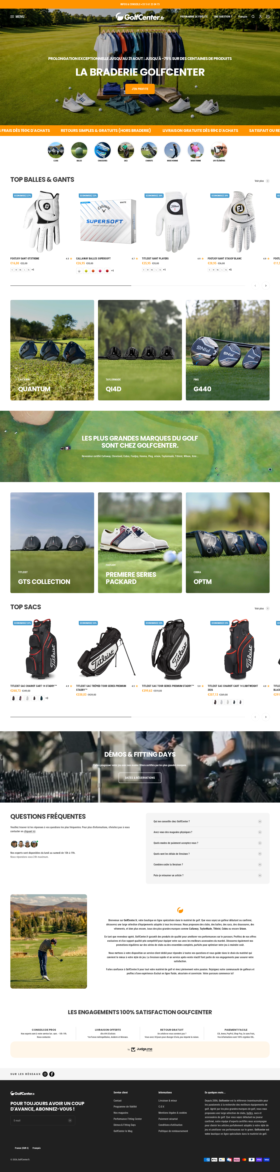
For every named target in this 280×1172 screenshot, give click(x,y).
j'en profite (140, 89)
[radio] (12, 270)
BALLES (79, 160)
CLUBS (55, 160)
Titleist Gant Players (155, 258)
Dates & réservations (140, 777)
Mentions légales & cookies (172, 1112)
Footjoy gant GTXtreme (24, 258)
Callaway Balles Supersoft (93, 258)
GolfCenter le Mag (123, 1131)
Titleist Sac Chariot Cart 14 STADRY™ (33, 686)
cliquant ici (29, 831)
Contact (118, 1100)
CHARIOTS (149, 160)
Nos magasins (121, 1112)
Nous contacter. (44, 1037)
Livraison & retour (167, 1100)
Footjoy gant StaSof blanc (225, 258)
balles (250, 1113)
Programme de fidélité (194, 16)
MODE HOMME (172, 160)
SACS (126, 160)
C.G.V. (161, 1106)
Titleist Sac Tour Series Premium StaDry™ (168, 686)
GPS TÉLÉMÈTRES (219, 160)
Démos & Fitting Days (125, 1124)
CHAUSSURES (102, 160)
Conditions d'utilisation (170, 1124)
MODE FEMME (196, 160)
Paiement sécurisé (168, 1118)
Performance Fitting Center (128, 1118)
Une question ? (223, 16)
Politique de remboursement (173, 1131)
